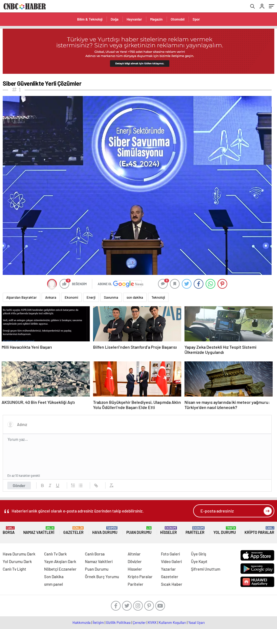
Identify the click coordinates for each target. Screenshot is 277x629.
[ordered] (73, 485)
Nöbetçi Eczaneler (60, 569)
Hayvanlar (134, 19)
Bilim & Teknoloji (90, 19)
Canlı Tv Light (14, 569)
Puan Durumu (138, 530)
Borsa (9, 530)
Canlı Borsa (95, 553)
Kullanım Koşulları (172, 622)
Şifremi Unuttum (205, 569)
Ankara (50, 297)
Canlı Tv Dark (55, 553)
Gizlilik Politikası (118, 622)
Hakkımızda (81, 622)
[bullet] (80, 485)
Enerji (91, 297)
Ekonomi (71, 297)
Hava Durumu (104, 530)
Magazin (156, 19)
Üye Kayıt (199, 561)
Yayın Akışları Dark (60, 561)
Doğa (114, 19)
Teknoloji (158, 297)
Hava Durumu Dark (19, 553)
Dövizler (135, 561)
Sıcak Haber (171, 584)
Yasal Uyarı (196, 622)
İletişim (98, 622)
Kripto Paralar (259, 530)
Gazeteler (73, 530)
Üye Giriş (198, 553)
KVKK (152, 622)
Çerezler (139, 622)
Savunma (111, 297)
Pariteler (195, 530)
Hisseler (168, 530)
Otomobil (177, 19)
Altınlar (134, 553)
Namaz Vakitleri (38, 530)
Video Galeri (171, 561)
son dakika (135, 297)
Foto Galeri (170, 553)
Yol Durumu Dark (17, 561)
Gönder (19, 485)
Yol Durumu (224, 530)
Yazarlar (168, 569)
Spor (196, 19)
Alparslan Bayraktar (21, 297)
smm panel (53, 584)
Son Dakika (54, 576)
